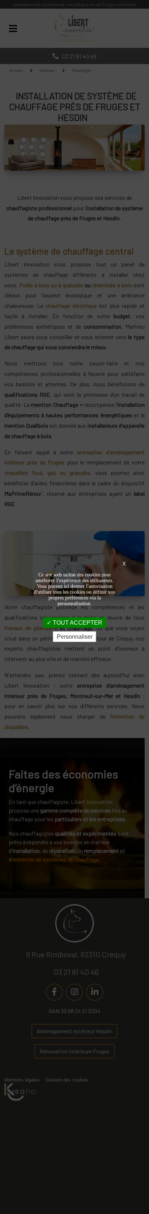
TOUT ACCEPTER (76, 623)
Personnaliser (75, 637)
